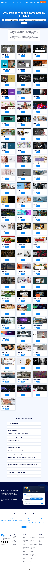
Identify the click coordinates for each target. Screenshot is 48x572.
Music (20, 20)
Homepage (14, 536)
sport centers (3, 520)
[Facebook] (1, 542)
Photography (15, 20)
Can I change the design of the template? (16, 437)
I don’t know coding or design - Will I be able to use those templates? (21, 457)
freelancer (3, 524)
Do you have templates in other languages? (16, 454)
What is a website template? (13, 423)
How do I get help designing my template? (16, 475)
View (3, 57)
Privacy (22, 569)
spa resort (28, 522)
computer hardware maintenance (6, 522)
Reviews (21, 2)
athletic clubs (34, 522)
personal (9, 520)
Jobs (39, 540)
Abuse (24, 569)
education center (41, 522)
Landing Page (43, 20)
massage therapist (40, 518)
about (40, 536)
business (2, 518)
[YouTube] (8, 542)
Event (24, 20)
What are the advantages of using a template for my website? (20, 426)
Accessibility (28, 569)
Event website (25, 555)
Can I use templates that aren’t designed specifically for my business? (21, 460)
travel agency (23, 518)
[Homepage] (14, 2)
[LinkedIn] (6, 542)
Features (14, 538)
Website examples (16, 541)
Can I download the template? (13, 440)
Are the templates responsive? (14, 447)
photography (12, 518)
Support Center (41, 537)
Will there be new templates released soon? (16, 472)
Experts (40, 543)
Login (38, 2)
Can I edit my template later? (13, 430)
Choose (7, 57)
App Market (14, 544)
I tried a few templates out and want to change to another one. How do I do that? (22, 465)
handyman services (22, 520)
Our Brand (40, 544)
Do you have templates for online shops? (16, 443)
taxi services (16, 522)
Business (7, 20)
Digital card (32, 540)
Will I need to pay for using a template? (15, 450)
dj (28, 518)
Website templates (16, 543)
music (18, 518)
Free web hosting (33, 555)
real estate (15, 520)
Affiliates (40, 541)
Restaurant (28, 20)
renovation (29, 520)
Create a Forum (33, 545)
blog (7, 518)
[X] (3, 542)
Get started (43, 2)
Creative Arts (34, 20)
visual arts (32, 518)
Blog (11, 20)
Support (31, 2)
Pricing (17, 2)
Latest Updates (15, 545)
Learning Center (41, 538)
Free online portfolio (33, 536)
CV (38, 20)
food (34, 520)
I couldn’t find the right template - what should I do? (18, 433)
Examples (26, 2)
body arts (22, 522)
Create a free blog (33, 544)
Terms (19, 569)
